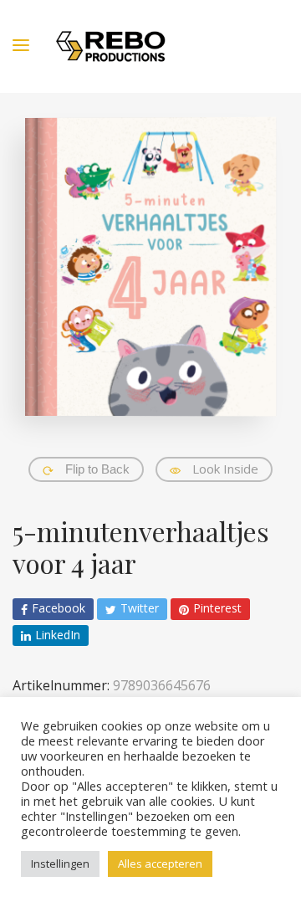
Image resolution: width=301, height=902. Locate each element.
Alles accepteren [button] (160, 863)
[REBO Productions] (110, 46)
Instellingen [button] (60, 863)
